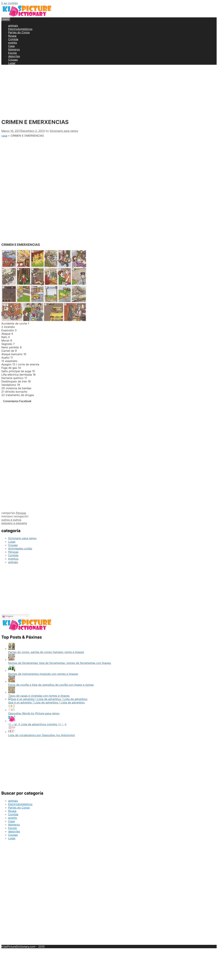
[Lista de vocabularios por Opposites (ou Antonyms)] (11, 731)
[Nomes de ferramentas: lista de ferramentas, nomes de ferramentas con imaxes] (11, 659)
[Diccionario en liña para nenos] (26, 15)
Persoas (21, 513)
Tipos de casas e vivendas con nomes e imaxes (38, 695)
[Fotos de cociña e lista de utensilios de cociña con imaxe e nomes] (11, 681)
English (9, 616)
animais (13, 25)
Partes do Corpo (19, 32)
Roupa (12, 35)
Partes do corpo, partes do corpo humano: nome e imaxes (46, 652)
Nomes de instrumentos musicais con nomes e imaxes (43, 674)
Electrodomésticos (20, 29)
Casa (11, 46)
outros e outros (11, 519)
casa (4, 135)
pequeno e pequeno (14, 523)
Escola (12, 53)
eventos (13, 558)
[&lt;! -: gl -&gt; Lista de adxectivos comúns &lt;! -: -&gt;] (11, 721)
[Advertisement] (109, 91)
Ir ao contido (9, 3)
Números (14, 49)
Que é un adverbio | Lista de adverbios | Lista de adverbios (46, 702)
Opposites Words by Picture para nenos (33, 713)
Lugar (11, 63)
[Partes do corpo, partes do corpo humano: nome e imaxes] (11, 648)
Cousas (13, 59)
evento (12, 42)
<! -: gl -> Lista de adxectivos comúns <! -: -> (37, 724)
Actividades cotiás (20, 548)
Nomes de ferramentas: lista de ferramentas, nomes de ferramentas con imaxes (59, 663)
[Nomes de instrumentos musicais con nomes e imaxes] (11, 670)
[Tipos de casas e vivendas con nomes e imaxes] (11, 692)
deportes (14, 56)
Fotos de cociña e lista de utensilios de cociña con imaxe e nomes (51, 684)
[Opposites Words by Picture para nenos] (11, 710)
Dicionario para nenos (22, 538)
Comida (13, 39)
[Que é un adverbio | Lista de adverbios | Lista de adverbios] (47, 699)
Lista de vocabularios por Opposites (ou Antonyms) (41, 735)
